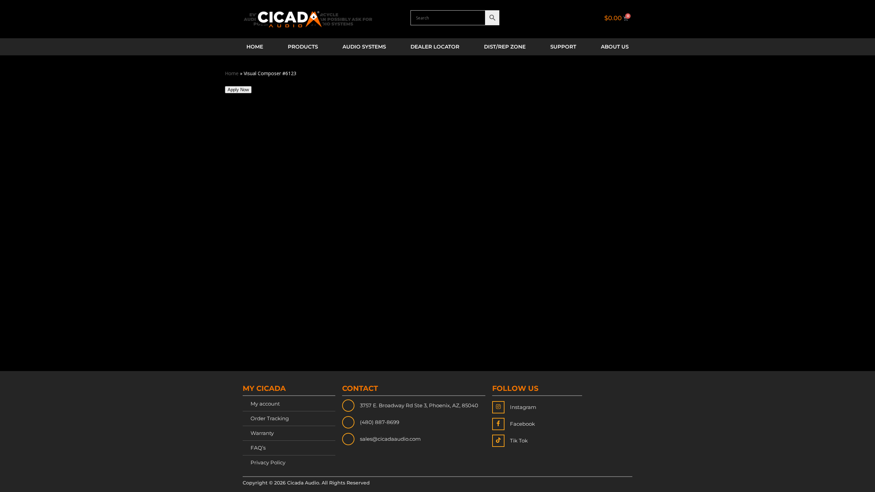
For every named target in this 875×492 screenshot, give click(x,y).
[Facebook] (498, 424)
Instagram (523, 407)
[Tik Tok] (498, 441)
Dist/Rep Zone (505, 46)
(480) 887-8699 (379, 422)
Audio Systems (364, 46)
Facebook (522, 424)
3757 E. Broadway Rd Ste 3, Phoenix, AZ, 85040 (419, 405)
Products (303, 46)
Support (563, 46)
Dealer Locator (434, 46)
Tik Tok (519, 440)
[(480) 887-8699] (348, 422)
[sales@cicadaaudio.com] (348, 439)
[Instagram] (498, 407)
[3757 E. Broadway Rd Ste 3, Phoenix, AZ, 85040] (348, 405)
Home (254, 46)
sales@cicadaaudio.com (390, 439)
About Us (615, 46)
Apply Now (238, 89)
